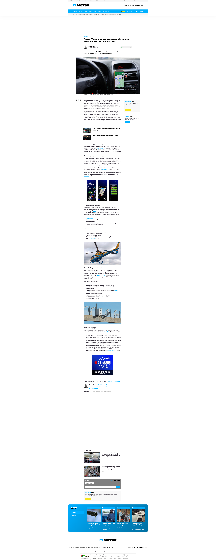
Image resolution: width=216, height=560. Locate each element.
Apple (96, 391)
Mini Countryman (86, 0)
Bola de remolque (120, 0)
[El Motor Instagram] (109, 547)
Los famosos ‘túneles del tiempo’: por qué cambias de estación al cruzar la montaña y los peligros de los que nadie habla (111, 455)
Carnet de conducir (114, 0)
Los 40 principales (100, 555)
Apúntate (88, 498)
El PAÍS (95, 555)
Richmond (94, 558)
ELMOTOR (74, 512)
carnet (94, 211)
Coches (100, 391)
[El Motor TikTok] (110, 547)
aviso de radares (106, 169)
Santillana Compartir (112, 555)
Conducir (85, 11)
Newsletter (107, 11)
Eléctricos (80, 11)
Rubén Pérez (92, 46)
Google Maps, (99, 148)
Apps (98, 391)
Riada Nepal (133, 0)
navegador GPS (101, 275)
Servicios (122, 11)
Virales (94, 11)
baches (93, 238)
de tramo (92, 223)
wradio (106, 556)
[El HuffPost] (137, 5)
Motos (106, 391)
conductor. (106, 331)
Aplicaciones (92, 391)
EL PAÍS (73, 518)
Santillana (106, 555)
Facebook (109, 381)
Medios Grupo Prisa (85, 558)
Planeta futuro (123, 556)
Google (103, 391)
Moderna (100, 558)
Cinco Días (110, 556)
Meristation (125, 558)
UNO (102, 556)
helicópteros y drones (98, 232)
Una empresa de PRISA (85, 556)
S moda (115, 558)
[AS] (128, 5)
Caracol (128, 555)
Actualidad (75, 11)
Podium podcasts (105, 558)
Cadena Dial (114, 556)
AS (72, 521)
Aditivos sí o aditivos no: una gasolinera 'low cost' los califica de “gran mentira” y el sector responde (94, 526)
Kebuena (127, 556)
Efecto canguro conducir (94, 0)
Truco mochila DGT (102, 0)
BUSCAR (127, 122)
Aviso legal (70, 547)
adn (124, 555)
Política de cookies (90, 547)
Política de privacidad (76, 547)
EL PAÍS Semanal (118, 556)
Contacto (100, 547)
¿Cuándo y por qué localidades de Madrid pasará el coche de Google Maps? (106, 129)
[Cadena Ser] (142, 5)
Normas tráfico (76, 0)
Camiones (81, 0)
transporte (110, 350)
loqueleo (120, 558)
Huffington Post (96, 556)
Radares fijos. (89, 218)
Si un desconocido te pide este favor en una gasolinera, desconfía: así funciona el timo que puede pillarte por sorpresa (109, 526)
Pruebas (90, 11)
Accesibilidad (96, 547)
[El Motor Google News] (112, 547)
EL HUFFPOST (74, 515)
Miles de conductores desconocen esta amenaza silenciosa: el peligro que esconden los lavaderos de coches (123, 526)
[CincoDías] (132, 5)
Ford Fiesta (108, 0)
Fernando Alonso (127, 0)
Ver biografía (92, 388)
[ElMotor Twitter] (107, 547)
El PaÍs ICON (110, 558)
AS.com (120, 555)
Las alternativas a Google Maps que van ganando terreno (105, 135)
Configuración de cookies (83, 547)
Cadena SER (116, 555)
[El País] (125, 5)
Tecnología (100, 11)
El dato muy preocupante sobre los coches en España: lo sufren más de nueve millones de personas (111, 468)
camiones (86, 176)
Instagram (117, 381)
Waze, (104, 148)
